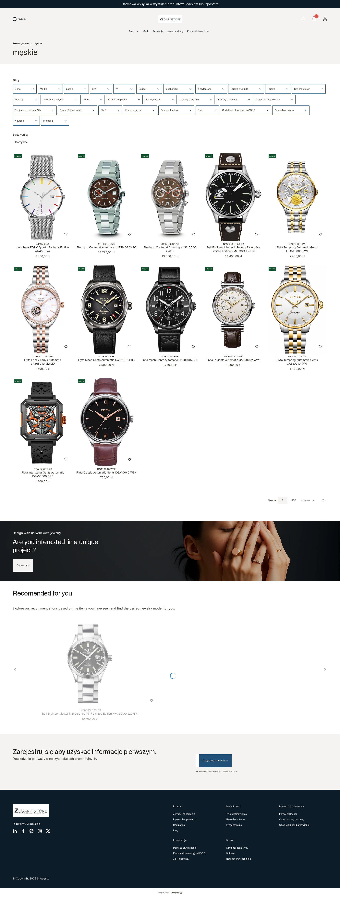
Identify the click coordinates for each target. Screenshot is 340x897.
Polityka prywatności (184, 847)
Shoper (41, 878)
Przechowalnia (234, 824)
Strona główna (21, 43)
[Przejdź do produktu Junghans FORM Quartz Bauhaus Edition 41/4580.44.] (43, 197)
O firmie (230, 853)
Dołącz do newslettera (215, 760)
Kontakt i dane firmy (237, 847)
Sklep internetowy (168, 893)
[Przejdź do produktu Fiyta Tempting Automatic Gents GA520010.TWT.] (297, 309)
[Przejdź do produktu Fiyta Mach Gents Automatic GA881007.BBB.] (170, 309)
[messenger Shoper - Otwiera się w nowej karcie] (31, 831)
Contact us (23, 565)
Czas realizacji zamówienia (294, 824)
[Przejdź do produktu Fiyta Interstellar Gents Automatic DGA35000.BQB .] (43, 422)
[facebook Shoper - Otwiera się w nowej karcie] (23, 831)
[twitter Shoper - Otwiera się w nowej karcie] (48, 831)
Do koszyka (34, 234)
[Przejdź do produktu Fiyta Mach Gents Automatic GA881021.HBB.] (106, 309)
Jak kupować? (181, 858)
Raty (175, 830)
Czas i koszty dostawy (291, 819)
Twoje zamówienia (236, 813)
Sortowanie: (20, 134)
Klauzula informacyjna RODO (189, 853)
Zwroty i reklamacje (184, 813)
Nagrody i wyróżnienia (238, 858)
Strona (271, 500)
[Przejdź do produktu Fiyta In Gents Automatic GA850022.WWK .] (233, 309)
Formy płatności (288, 813)
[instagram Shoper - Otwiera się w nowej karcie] (39, 831)
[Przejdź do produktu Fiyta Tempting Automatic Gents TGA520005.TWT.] (297, 197)
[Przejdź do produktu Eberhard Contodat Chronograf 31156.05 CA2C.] (170, 197)
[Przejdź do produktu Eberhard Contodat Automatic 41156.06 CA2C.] (106, 197)
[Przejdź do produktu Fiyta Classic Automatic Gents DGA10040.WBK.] (106, 422)
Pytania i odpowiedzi (184, 819)
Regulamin (179, 824)
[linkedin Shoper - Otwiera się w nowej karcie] (15, 831)
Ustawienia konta (235, 819)
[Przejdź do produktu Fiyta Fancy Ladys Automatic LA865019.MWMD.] (43, 309)
